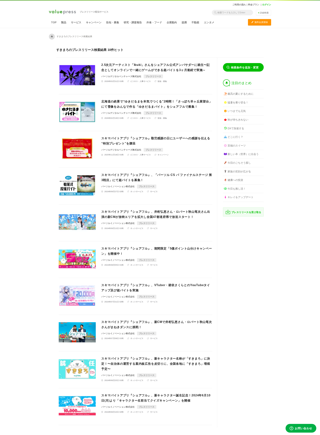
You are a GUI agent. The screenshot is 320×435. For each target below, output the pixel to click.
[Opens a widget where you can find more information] (301, 428)
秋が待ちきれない (238, 119)
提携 (184, 22)
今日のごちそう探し (239, 162)
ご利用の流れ (239, 4)
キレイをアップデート (241, 197)
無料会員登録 (259, 22)
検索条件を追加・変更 (245, 67)
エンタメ (209, 22)
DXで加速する (236, 128)
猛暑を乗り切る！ (238, 102)
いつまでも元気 (237, 110)
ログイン (266, 4)
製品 (63, 22)
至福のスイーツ (237, 145)
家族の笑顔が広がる (239, 171)
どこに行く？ (235, 136)
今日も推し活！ (237, 188)
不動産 (195, 22)
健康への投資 (235, 179)
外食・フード (154, 22)
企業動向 (172, 22)
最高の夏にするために (241, 93)
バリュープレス (62, 12)
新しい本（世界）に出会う (243, 154)
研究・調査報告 (133, 22)
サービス (76, 22)
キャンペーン (93, 22)
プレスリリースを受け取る (246, 212)
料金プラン (253, 4)
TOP (53, 22)
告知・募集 (112, 22)
